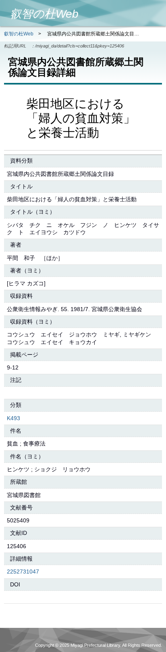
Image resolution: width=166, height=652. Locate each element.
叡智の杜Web (18, 34)
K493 (13, 418)
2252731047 (23, 571)
